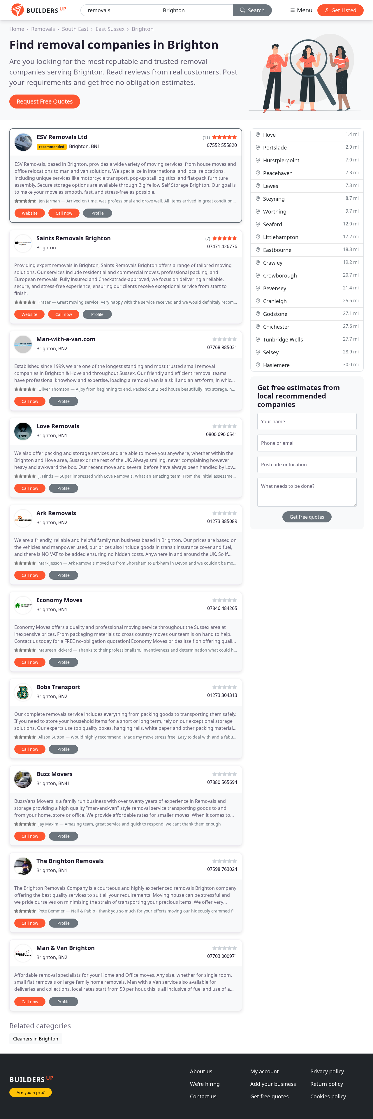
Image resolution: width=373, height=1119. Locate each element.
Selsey (310, 352)
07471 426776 (222, 246)
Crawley (310, 262)
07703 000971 (222, 956)
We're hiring (205, 1083)
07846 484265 (222, 608)
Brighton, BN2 (51, 348)
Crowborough (310, 275)
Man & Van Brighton (65, 948)
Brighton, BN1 (84, 146)
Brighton (143, 28)
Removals (43, 28)
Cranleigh (310, 301)
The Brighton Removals (70, 861)
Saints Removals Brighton (73, 238)
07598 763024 (222, 869)
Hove (310, 134)
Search (256, 10)
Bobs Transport (58, 687)
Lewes (310, 185)
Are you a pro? (31, 1092)
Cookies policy (328, 1096)
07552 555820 (222, 145)
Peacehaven (310, 173)
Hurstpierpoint (310, 160)
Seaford (310, 224)
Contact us (203, 1096)
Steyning (310, 198)
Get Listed (343, 10)
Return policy (326, 1083)
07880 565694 (222, 782)
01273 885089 (222, 521)
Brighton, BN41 (53, 783)
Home (16, 28)
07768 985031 (222, 347)
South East (75, 28)
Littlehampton (310, 237)
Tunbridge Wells (310, 339)
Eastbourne (310, 249)
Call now (64, 213)
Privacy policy (327, 1071)
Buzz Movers (54, 774)
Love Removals (57, 426)
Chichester (310, 326)
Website (30, 213)
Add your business (273, 1083)
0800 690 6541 (221, 434)
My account (264, 1071)
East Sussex (110, 28)
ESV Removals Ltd (62, 137)
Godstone (310, 313)
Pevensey (310, 288)
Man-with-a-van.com (66, 339)
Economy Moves (59, 600)
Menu (303, 10)
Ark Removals (56, 513)
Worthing (310, 211)
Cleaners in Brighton (35, 1039)
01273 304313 (222, 695)
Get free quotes (307, 517)
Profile (98, 213)
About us (201, 1071)
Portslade (310, 147)
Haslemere (310, 365)
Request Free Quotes (45, 101)
